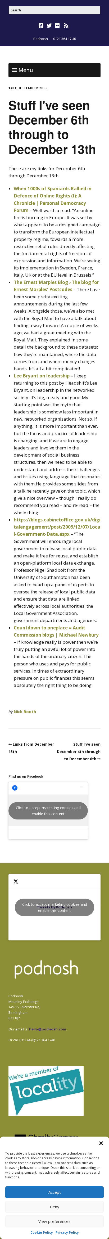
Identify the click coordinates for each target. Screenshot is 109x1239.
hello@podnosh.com (47, 1029)
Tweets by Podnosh (54, 907)
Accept (54, 1192)
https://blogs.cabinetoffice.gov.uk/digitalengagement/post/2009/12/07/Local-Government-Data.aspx (57, 527)
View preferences (54, 1221)
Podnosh (40, 38)
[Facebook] (41, 25)
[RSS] (66, 25)
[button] (101, 1143)
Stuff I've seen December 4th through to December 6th (79, 751)
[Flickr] (57, 25)
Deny (54, 1206)
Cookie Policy (41, 1232)
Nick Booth (25, 711)
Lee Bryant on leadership (42, 376)
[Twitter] (49, 25)
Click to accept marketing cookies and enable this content (48, 810)
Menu (26, 70)
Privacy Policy (67, 1232)
